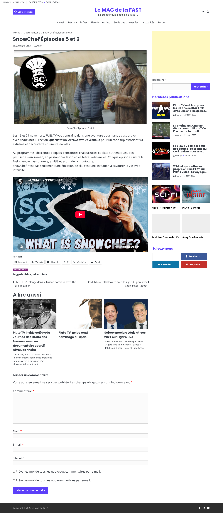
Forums (162, 22)
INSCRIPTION (36, 2)
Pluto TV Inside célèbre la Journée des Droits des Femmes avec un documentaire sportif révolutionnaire (31, 341)
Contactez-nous (25, 11)
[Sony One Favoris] (196, 223)
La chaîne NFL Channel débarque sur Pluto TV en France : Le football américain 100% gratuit (190, 128)
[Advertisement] (181, 52)
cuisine (26, 274)
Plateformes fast (100, 22)
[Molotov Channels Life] (166, 223)
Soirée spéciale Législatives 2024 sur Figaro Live (125, 335)
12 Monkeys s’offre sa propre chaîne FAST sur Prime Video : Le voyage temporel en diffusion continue (189, 169)
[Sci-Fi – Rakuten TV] (166, 194)
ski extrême (39, 274)
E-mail (18, 445)
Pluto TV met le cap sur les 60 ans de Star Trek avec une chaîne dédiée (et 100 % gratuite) (189, 108)
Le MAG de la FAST (118, 9)
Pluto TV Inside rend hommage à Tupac (73, 335)
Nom (17, 431)
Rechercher (159, 79)
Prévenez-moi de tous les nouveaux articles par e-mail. (53, 480)
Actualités (148, 22)
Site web (18, 458)
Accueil (60, 22)
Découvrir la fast (77, 22)
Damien (38, 46)
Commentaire (23, 391)
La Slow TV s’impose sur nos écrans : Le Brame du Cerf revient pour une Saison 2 (190, 149)
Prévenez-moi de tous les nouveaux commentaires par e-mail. (58, 471)
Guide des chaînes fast (126, 22)
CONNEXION (53, 2)
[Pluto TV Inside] (196, 194)
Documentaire (20, 270)
